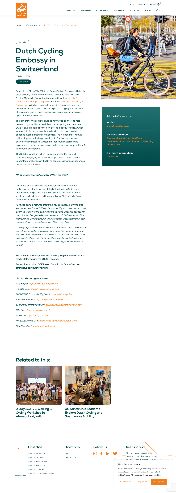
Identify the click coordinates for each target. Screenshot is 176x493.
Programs (86, 10)
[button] (158, 10)
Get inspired (102, 10)
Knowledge (31, 25)
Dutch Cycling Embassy (118, 126)
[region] (142, 474)
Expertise (71, 10)
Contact (142, 5)
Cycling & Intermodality (37, 465)
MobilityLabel (113, 145)
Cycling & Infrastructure (37, 461)
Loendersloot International (120, 141)
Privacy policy (20, 476)
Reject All (142, 482)
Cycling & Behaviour (36, 457)
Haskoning (148, 141)
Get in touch (113, 157)
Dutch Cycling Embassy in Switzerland (59, 25)
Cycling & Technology (36, 453)
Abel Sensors (125, 138)
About (148, 10)
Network (134, 10)
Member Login (71, 457)
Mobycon (138, 141)
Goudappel (112, 138)
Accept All (159, 482)
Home (19, 25)
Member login (155, 5)
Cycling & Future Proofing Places (41, 473)
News (132, 5)
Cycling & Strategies (36, 469)
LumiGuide (137, 138)
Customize (125, 482)
